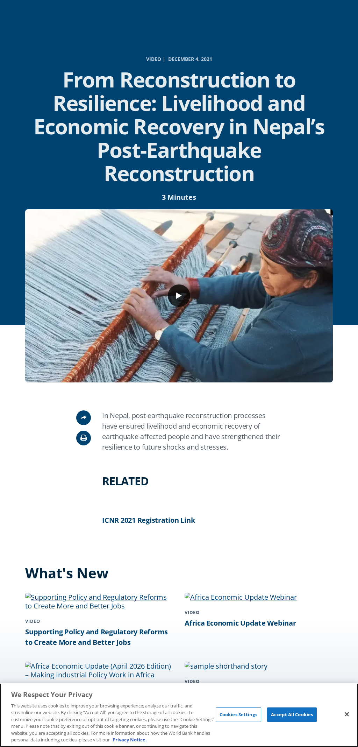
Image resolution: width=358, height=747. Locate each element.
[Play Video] (179, 295)
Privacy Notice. (130, 740)
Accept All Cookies (292, 714)
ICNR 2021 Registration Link (148, 520)
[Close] (347, 714)
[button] (83, 438)
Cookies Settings (238, 714)
